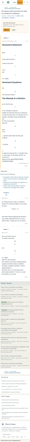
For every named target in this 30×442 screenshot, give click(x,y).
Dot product (5, 17)
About (8, 436)
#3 (27, 232)
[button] (25, 41)
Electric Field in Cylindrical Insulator (11, 356)
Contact (4, 436)
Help (22, 436)
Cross (18, 15)
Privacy (17, 436)
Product (12, 17)
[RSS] (25, 437)
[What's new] (24, 2)
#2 (27, 198)
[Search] (27, 2)
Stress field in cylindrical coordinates (11, 363)
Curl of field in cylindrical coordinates (12, 294)
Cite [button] (26, 166)
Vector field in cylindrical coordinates (12, 287)
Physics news (4, 174)
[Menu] (3, 2)
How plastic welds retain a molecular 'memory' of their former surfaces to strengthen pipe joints (16, 178)
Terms (13, 436)
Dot (22, 15)
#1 (27, 41)
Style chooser (6, 434)
